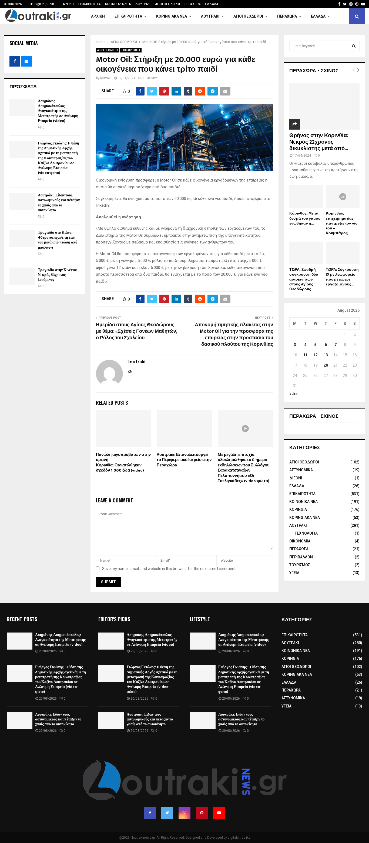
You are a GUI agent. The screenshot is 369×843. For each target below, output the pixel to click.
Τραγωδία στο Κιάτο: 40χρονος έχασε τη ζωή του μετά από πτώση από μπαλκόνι (57, 240)
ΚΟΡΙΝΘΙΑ (298, 509)
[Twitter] (167, 813)
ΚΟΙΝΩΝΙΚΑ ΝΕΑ (303, 501)
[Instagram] (184, 813)
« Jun (293, 394)
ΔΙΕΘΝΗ (296, 478)
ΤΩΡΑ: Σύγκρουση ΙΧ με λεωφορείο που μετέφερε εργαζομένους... (342, 276)
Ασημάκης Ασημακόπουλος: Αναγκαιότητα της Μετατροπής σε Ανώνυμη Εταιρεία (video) (58, 111)
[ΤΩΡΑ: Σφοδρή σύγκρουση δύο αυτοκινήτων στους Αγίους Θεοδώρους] (306, 253)
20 (326, 365)
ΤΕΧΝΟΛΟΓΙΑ (306, 533)
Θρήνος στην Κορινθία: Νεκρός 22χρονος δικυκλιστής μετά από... (318, 142)
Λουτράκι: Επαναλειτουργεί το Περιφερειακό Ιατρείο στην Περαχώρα (184, 460)
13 (326, 355)
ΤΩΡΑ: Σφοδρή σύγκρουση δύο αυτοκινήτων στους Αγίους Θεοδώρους (303, 279)
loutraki (105, 78)
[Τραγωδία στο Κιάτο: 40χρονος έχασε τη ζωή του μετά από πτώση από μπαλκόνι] (22, 238)
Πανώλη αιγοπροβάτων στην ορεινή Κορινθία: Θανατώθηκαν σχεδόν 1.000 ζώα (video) (123, 462)
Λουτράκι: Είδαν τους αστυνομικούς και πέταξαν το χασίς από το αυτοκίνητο (59, 202)
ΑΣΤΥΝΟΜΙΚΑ (301, 470)
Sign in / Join (44, 4)
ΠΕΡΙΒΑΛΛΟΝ (301, 557)
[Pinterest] (202, 813)
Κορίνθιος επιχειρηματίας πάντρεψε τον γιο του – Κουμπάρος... (342, 223)
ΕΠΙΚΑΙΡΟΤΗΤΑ (89, 4)
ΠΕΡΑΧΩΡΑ (192, 4)
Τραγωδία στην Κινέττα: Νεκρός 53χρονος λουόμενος (57, 275)
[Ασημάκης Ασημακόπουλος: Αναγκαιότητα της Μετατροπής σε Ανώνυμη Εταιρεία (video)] (22, 107)
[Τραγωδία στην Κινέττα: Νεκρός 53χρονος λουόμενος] (22, 276)
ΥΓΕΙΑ (294, 573)
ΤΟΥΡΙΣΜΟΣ (299, 565)
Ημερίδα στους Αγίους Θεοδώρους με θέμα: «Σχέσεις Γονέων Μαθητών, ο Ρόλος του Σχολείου (136, 331)
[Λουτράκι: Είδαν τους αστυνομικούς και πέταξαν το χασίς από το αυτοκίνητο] (22, 201)
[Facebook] (150, 813)
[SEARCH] (354, 46)
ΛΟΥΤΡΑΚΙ (142, 4)
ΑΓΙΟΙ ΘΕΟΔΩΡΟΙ (167, 4)
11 (305, 355)
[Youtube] (219, 813)
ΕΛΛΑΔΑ (211, 4)
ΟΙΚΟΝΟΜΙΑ (299, 541)
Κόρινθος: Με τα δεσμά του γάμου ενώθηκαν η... (304, 218)
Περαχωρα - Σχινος (313, 415)
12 (315, 355)
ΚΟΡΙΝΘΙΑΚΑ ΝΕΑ (118, 4)
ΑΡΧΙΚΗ (68, 4)
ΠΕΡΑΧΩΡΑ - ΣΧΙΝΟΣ (313, 70)
